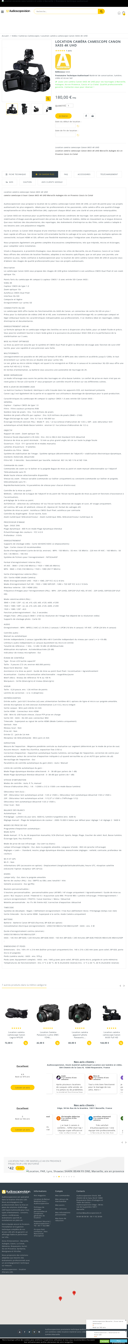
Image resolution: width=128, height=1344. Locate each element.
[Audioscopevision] (18, 12)
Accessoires (84, 174)
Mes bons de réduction (60, 1219)
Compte (59, 1191)
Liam (63, 1076)
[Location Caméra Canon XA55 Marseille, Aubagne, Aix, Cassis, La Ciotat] (12, 109)
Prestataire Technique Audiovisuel (72, 75)
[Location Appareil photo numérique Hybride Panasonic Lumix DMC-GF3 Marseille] (111, 1002)
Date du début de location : (68, 122)
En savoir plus (46, 174)
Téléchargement (109, 174)
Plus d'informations (118, 1341)
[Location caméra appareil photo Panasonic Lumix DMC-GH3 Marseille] (48, 1013)
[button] (60, 1299)
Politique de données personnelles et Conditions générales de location (40, 1212)
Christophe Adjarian (70, 1116)
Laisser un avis (22, 1087)
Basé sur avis (99, 1327)
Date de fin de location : (66, 130)
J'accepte (104, 1341)
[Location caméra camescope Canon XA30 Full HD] (79, 1013)
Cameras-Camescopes (29, 36)
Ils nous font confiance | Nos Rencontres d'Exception (41, 1232)
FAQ (66, 174)
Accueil (5, 36)
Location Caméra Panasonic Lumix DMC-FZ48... (16, 1035)
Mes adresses (61, 1209)
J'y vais (20, 1168)
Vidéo (14, 36)
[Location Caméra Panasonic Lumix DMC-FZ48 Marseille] (16, 1013)
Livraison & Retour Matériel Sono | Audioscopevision (42, 1201)
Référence (60, 72)
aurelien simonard (102, 1116)
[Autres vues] (3, 108)
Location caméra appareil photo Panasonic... (48, 1035)
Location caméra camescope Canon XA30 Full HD (80, 1035)
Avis (11, 182)
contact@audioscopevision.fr (89, 1213)
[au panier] (26, 1043)
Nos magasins (40, 1195)
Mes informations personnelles (62, 1213)
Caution (27, 182)
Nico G (96, 1076)
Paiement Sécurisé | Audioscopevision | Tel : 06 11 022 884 (42, 1223)
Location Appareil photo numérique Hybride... (111, 1012)
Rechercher (101, 11)
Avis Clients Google (52, 182)
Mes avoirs (59, 1205)
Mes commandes (62, 1195)
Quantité (60, 105)
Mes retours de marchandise (61, 1200)
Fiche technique (17, 174)
